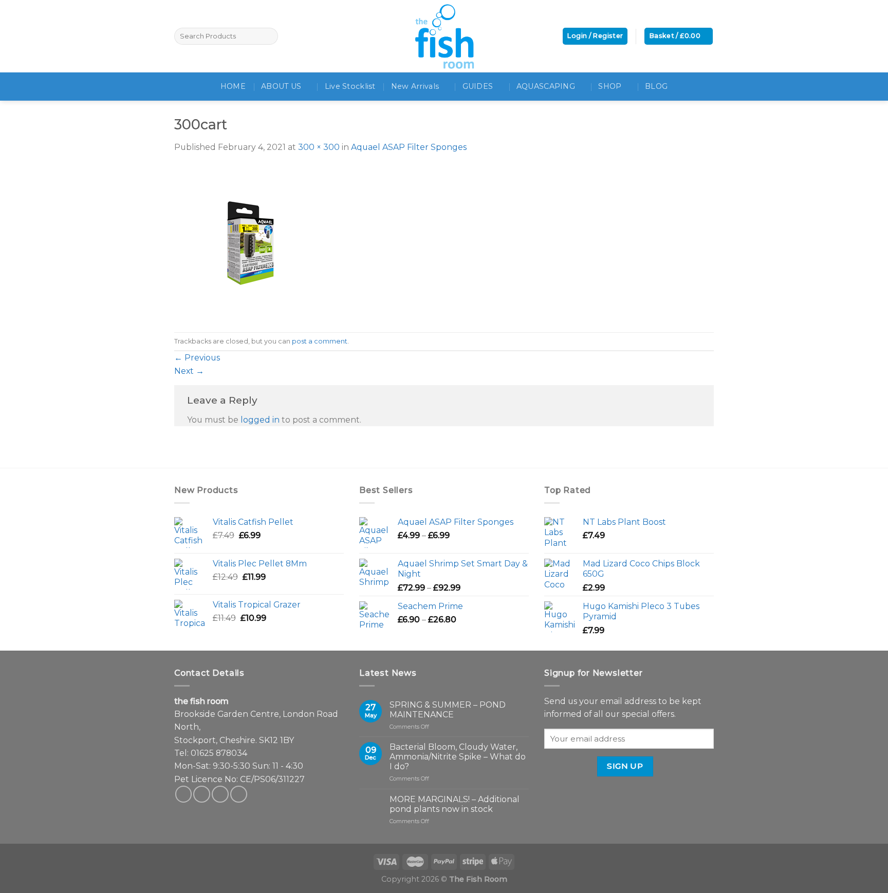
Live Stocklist (350, 86)
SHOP (609, 86)
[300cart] (251, 243)
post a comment (319, 341)
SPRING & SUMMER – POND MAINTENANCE (448, 709)
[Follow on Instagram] (201, 794)
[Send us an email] (220, 794)
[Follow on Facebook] (183, 794)
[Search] (268, 36)
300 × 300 (319, 147)
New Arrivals (415, 86)
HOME (233, 86)
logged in (260, 420)
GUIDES (477, 86)
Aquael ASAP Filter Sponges (409, 147)
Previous (197, 358)
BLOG (656, 86)
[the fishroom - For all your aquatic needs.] (444, 36)
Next (189, 371)
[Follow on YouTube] (238, 794)
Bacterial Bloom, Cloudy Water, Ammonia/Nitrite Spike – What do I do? (458, 756)
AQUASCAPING (545, 86)
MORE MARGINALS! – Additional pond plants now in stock (455, 804)
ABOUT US (281, 86)
